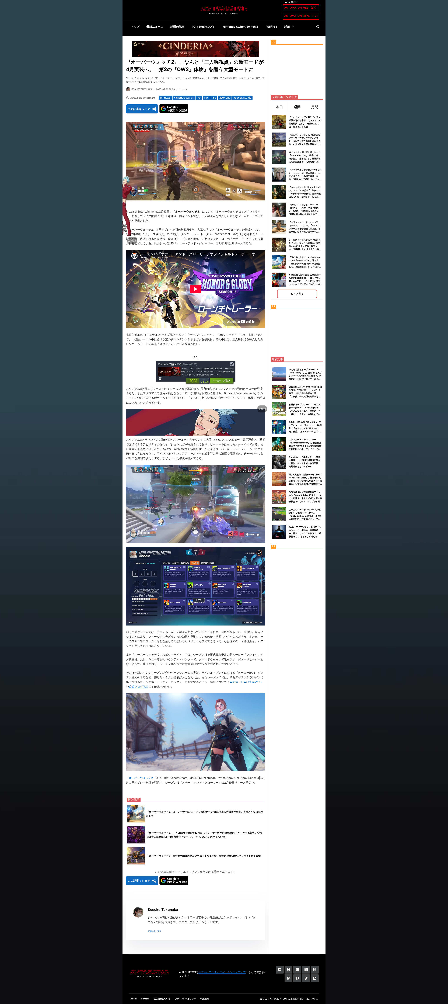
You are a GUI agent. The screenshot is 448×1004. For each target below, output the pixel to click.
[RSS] (315, 978)
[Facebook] (297, 978)
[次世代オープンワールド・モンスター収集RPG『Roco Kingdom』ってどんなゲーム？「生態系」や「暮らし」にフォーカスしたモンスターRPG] (279, 409)
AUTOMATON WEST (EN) (300, 7)
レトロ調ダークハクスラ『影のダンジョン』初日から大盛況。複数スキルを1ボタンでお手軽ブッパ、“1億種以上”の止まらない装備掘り (305, 246)
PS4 (206, 97)
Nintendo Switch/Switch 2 (240, 26)
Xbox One (224, 97)
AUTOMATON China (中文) (301, 16)
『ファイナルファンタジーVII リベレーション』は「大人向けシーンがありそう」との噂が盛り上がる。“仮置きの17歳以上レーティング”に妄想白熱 (305, 176)
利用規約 (204, 998)
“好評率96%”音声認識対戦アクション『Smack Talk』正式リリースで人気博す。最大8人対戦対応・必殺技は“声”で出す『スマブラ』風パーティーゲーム (305, 498)
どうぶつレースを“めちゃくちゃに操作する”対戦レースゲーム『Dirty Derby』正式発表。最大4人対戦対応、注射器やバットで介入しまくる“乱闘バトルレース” (305, 515)
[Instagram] (297, 970)
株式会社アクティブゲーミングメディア (222, 972)
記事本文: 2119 (154, 931)
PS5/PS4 (271, 26)
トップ (135, 26)
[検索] (317, 26)
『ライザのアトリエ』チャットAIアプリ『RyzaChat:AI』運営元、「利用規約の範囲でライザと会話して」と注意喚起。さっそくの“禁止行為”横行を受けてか (305, 263)
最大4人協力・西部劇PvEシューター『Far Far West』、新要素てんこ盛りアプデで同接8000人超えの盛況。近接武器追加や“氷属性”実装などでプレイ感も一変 (305, 480)
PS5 (214, 97)
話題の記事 (177, 26)
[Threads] (315, 970)
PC (199, 97)
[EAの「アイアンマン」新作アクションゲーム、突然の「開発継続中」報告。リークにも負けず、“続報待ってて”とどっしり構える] (279, 532)
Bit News (165, 97)
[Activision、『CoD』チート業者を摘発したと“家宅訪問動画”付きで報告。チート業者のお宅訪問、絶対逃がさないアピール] (279, 462)
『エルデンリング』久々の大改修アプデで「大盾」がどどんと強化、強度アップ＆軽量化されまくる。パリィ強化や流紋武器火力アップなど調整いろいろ (304, 141)
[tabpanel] (297, 205)
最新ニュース (154, 26)
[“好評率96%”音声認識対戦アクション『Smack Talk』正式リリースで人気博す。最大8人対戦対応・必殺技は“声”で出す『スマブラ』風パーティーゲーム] (279, 497)
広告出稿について (162, 998)
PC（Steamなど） (204, 26)
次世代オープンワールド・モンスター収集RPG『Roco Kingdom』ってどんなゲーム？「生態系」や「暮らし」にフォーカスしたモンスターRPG (305, 410)
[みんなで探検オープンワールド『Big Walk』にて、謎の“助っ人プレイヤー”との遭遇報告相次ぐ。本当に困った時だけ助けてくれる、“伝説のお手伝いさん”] (279, 374)
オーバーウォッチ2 (141, 778)
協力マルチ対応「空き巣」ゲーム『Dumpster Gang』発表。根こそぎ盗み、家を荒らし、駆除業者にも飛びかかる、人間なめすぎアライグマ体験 (304, 158)
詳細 (287, 26)
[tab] (279, 107)
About (133, 998)
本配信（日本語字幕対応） (246, 682)
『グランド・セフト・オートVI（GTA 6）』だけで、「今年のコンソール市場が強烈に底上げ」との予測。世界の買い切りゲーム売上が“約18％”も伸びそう (304, 228)
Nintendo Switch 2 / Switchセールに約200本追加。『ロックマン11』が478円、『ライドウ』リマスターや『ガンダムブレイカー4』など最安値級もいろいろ (305, 281)
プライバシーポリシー (185, 998)
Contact (145, 998)
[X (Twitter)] (306, 970)
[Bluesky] (288, 970)
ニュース (183, 89)
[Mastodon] (288, 978)
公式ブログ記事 (138, 686)
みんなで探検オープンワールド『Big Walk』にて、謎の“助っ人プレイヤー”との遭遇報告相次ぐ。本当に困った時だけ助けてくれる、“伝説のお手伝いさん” (305, 375)
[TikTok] (306, 978)
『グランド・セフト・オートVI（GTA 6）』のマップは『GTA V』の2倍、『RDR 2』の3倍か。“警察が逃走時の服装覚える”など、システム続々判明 (305, 211)
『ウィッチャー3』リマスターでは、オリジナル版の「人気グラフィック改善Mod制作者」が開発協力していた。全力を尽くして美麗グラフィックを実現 (305, 193)
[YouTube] (280, 970)
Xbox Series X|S (242, 97)
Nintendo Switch (184, 97)
